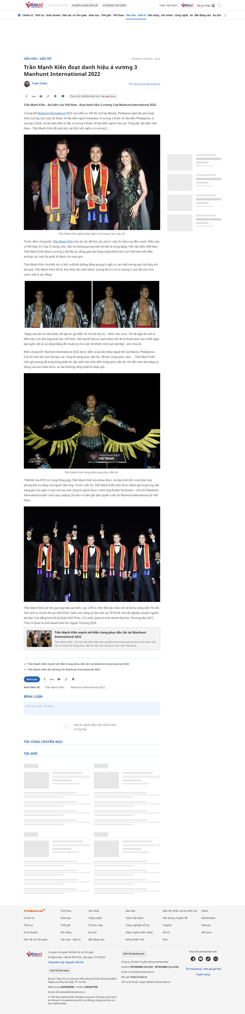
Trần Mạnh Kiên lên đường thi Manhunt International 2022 (63, 669)
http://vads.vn (138, 976)
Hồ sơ (166, 932)
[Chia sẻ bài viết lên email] (41, 96)
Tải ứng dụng (193, 968)
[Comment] (63, 96)
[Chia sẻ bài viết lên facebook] (26, 96)
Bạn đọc (130, 910)
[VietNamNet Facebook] (193, 960)
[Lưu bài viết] (55, 96)
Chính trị (27, 15)
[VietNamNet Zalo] (215, 960)
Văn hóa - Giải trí (136, 15)
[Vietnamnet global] (187, 6)
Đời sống (153, 15)
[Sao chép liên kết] (48, 96)
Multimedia (208, 918)
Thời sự (39, 15)
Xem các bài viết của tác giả (146, 84)
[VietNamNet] (19, 15)
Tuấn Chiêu (39, 83)
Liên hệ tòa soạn (59, 970)
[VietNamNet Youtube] (200, 960)
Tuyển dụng (203, 974)
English (167, 925)
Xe (191, 15)
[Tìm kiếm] (219, 5)
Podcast (206, 925)
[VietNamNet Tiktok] (208, 960)
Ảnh (165, 939)
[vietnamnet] (34, 8)
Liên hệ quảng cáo (133, 953)
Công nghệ (181, 15)
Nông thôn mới (135, 939)
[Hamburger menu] (225, 15)
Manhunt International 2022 (88, 687)
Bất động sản (203, 15)
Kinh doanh (53, 15)
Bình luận (32, 679)
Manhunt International (51, 113)
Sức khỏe (167, 15)
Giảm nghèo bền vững (139, 932)
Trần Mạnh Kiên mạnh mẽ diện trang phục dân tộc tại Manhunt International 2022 (100, 634)
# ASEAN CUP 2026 (114, 5)
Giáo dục (94, 15)
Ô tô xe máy (95, 925)
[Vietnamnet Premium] (34, 912)
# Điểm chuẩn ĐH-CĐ (85, 5)
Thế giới (106, 15)
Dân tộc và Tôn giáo (74, 15)
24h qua (206, 932)
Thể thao (118, 15)
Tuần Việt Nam (168, 5)
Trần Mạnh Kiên (63, 241)
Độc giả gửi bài (212, 968)
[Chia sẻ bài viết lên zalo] (33, 96)
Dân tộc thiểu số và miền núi (180, 910)
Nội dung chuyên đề (175, 918)
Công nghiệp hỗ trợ (137, 925)
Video (204, 910)
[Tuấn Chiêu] (27, 84)
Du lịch (217, 15)
